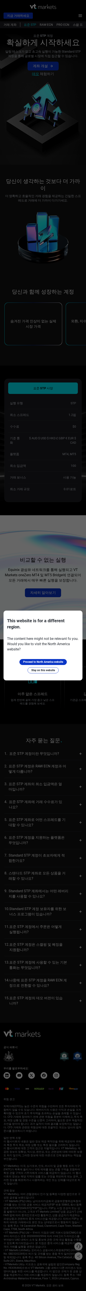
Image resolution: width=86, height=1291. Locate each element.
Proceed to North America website (43, 661)
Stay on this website (43, 670)
